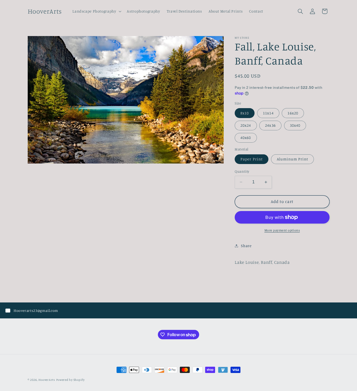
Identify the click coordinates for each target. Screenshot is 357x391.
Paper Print (251, 159)
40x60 (245, 137)
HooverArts (46, 380)
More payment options (282, 230)
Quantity (242, 171)
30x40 (295, 125)
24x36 (270, 125)
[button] (96, 11)
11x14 (268, 113)
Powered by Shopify (70, 380)
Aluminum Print (292, 159)
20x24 (245, 125)
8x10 (244, 113)
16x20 (292, 113)
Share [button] (246, 245)
